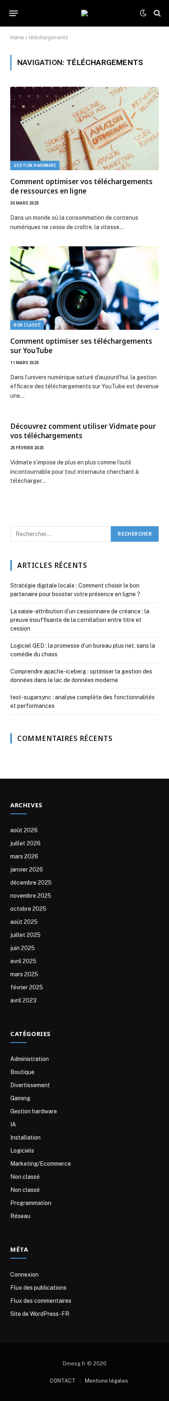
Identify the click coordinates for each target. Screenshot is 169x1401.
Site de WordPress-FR (39, 1314)
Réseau (20, 1216)
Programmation (30, 1203)
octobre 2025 (28, 908)
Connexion (24, 1274)
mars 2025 (24, 974)
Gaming (20, 1098)
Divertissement (30, 1085)
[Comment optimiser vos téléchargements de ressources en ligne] (84, 128)
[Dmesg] (84, 13)
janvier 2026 (26, 869)
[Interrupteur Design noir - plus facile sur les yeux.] (143, 13)
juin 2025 (22, 948)
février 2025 (26, 987)
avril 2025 (23, 961)
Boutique (22, 1072)
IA (13, 1124)
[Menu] (13, 13)
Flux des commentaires (40, 1300)
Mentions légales (106, 1381)
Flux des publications (38, 1287)
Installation (25, 1137)
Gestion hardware (35, 165)
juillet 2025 (25, 935)
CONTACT (62, 1381)
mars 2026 (24, 856)
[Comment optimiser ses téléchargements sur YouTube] (84, 288)
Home (17, 38)
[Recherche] (156, 13)
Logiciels (22, 1150)
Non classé (27, 325)
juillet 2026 (25, 843)
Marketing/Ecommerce (40, 1163)
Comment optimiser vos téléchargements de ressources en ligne (81, 186)
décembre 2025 (31, 882)
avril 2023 (23, 1000)
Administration (29, 1059)
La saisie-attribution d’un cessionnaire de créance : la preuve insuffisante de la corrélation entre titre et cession (79, 620)
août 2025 (24, 922)
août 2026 (24, 830)
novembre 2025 (30, 895)
